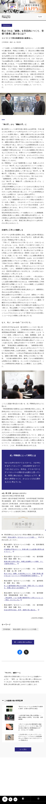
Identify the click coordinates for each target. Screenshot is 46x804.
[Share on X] (26, 654)
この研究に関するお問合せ (24, 642)
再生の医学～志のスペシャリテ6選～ (25, 629)
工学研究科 (6, 629)
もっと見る (23, 749)
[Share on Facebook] (19, 654)
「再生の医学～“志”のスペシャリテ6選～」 (21, 537)
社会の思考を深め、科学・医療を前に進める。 (20, 610)
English (40, 16)
